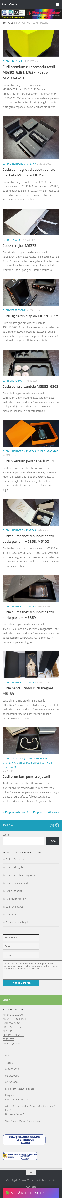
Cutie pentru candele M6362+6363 (30, 386)
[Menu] (57, 4)
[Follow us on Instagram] (52, 825)
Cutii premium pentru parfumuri (28, 461)
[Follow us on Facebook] (57, 825)
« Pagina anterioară (16, 812)
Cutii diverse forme (14, 310)
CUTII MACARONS (12, 1023)
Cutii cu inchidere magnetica (19, 163)
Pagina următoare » (46, 812)
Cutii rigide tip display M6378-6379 (31, 316)
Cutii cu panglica (12, 61)
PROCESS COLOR (12, 1027)
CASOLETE (8, 1039)
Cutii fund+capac (12, 380)
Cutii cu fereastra (15, 859)
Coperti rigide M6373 (19, 245)
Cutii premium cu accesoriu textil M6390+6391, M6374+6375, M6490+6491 (29, 72)
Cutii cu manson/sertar (31, 762)
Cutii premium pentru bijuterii (26, 776)
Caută (6, 834)
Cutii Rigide (9, 4)
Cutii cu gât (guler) (14, 758)
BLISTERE (8, 1031)
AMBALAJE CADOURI (14, 1014)
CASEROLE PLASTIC (13, 1035)
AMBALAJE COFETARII (15, 1018)
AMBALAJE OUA (11, 1043)
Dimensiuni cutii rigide (17, 922)
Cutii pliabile (12, 914)
